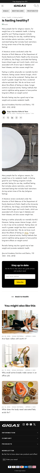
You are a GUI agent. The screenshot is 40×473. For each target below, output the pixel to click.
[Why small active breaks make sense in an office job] (20, 355)
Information (8, 433)
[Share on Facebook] (3, 117)
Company (7, 438)
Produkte (7, 444)
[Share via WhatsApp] (16, 117)
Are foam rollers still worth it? (14, 338)
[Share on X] (8, 117)
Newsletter (8, 451)
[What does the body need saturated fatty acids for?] (20, 392)
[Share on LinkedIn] (12, 117)
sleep (26, 85)
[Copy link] (21, 117)
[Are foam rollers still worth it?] (20, 322)
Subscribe (20, 282)
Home (4, 17)
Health (9, 17)
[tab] (6, 11)
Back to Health (22, 296)
